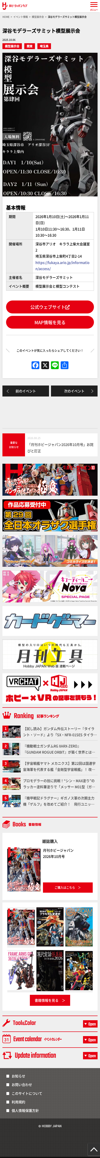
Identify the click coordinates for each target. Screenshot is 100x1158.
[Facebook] (35, 365)
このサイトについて (27, 1093)
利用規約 (18, 1101)
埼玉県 (44, 46)
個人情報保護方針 (25, 1110)
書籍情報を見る (46, 1000)
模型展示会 (12, 46)
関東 (30, 46)
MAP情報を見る (50, 322)
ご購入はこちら (65, 887)
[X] (45, 365)
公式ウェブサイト (47, 307)
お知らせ (18, 1075)
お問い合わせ (22, 1084)
